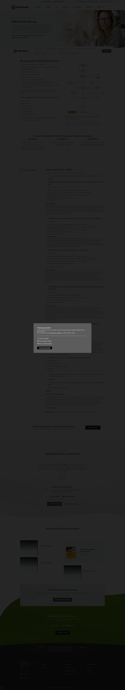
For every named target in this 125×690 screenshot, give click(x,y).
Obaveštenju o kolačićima (55, 333)
